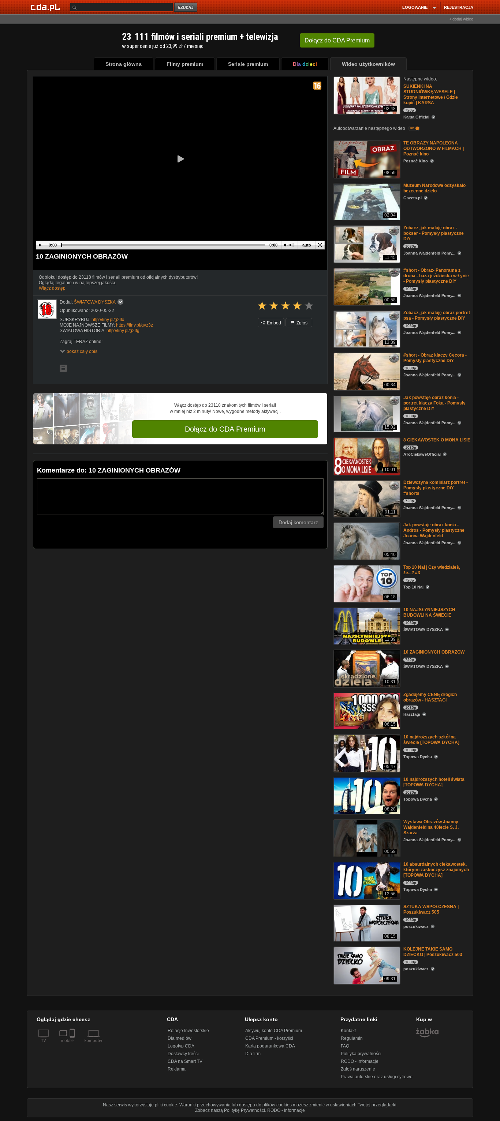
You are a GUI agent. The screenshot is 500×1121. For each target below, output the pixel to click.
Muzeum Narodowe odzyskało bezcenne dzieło (434, 188)
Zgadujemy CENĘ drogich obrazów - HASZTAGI (430, 697)
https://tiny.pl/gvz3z (134, 325)
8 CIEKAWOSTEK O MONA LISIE (436, 440)
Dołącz (337, 40)
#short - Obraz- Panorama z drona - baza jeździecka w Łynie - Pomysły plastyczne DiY (436, 276)
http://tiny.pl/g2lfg (123, 330)
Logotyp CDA (181, 1046)
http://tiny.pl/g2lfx (108, 319)
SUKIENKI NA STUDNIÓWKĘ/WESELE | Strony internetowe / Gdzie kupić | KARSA (430, 94)
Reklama (177, 1069)
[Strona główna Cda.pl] (46, 7)
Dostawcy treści (183, 1053)
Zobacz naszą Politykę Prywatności (230, 1110)
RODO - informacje (359, 1061)
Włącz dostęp (52, 288)
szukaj (186, 7)
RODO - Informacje (286, 1110)
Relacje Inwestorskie (188, 1030)
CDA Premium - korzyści (269, 1038)
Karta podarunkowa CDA (270, 1046)
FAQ (345, 1046)
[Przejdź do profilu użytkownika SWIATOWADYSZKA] (47, 309)
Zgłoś (301, 323)
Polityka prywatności (361, 1053)
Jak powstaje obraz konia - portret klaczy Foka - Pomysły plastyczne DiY (434, 403)
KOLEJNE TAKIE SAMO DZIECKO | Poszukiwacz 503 (432, 952)
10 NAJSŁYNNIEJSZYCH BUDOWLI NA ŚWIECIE (429, 612)
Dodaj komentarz (298, 522)
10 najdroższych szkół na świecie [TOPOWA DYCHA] (431, 739)
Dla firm (253, 1053)
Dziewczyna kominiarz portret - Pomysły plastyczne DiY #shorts (435, 488)
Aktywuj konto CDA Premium (273, 1030)
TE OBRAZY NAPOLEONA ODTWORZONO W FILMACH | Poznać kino (433, 148)
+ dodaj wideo (461, 19)
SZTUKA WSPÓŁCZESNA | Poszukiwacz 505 (431, 909)
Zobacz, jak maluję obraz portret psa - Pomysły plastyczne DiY (436, 315)
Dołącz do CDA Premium (225, 429)
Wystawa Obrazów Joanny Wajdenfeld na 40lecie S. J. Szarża (431, 827)
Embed (273, 323)
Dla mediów (179, 1038)
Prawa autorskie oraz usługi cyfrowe (377, 1076)
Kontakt (348, 1030)
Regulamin (352, 1038)
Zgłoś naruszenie (358, 1069)
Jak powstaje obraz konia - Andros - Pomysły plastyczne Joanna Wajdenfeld (433, 530)
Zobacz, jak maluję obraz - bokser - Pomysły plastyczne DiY (433, 233)
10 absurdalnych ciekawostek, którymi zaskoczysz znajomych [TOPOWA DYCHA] (436, 870)
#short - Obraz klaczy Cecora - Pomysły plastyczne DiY (435, 358)
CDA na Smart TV (185, 1061)
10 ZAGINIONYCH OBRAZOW (433, 652)
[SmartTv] (73, 1044)
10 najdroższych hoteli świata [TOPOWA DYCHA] (433, 782)
